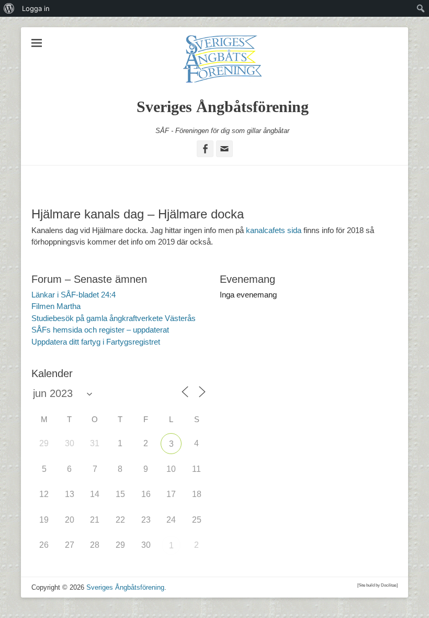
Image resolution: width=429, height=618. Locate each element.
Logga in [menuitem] (36, 8)
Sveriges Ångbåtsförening (223, 106)
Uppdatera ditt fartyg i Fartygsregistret (95, 341)
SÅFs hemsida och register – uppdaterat (100, 329)
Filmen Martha (56, 306)
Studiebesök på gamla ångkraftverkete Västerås (113, 318)
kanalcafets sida (273, 230)
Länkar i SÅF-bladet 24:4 (73, 294)
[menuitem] (9, 8)
